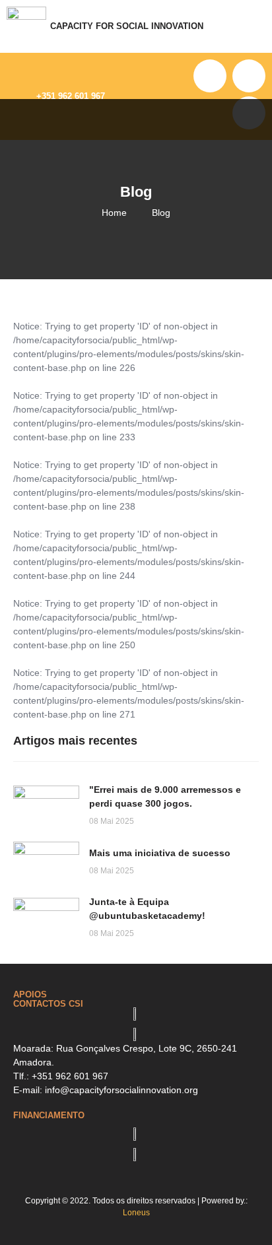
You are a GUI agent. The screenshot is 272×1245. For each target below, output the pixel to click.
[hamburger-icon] (255, 26)
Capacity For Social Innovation (126, 26)
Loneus (136, 1212)
